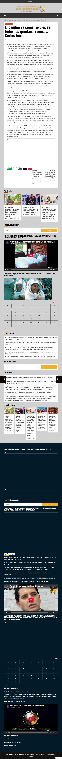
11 (23, 315)
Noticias (11, 24)
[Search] (57, 15)
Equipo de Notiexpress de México (13, 742)
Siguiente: (49, 175)
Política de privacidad (10, 745)
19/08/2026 (51, 220)
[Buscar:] (23, 230)
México (6, 203)
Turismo (51, 412)
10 (15, 315)
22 (54, 319)
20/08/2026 (33, 214)
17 (15, 319)
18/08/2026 (41, 428)
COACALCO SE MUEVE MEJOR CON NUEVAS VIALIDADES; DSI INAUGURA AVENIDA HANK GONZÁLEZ (29, 353)
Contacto (6, 739)
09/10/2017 (16, 39)
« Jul (5, 328)
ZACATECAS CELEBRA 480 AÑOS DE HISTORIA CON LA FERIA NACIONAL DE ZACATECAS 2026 (30, 356)
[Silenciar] (54, 269)
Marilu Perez (8, 218)
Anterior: (37, 177)
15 (54, 315)
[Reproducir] (6, 269)
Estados (6, 24)
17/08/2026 (53, 430)
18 (23, 319)
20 (39, 319)
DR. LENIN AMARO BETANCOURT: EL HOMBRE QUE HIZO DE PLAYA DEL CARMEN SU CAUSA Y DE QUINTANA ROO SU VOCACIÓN (12, 211)
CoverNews (49, 754)
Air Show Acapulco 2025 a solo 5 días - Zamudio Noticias (19, 381)
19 (31, 319)
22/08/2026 (14, 218)
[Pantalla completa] (56, 269)
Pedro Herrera (9, 39)
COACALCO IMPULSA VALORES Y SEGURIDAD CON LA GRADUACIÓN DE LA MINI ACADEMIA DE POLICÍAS (30, 210)
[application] (31, 255)
